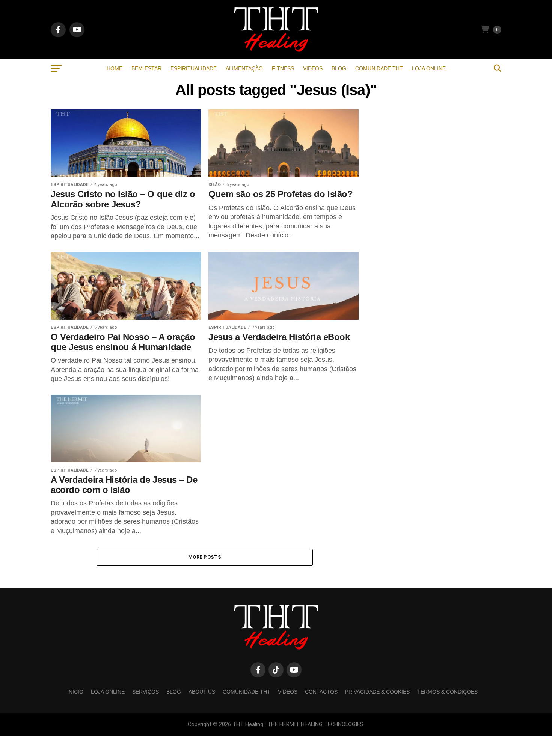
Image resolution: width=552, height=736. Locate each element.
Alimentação (244, 68)
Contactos (321, 692)
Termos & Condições (447, 692)
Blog (339, 68)
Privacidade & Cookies (377, 692)
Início (75, 692)
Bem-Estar (146, 68)
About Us (202, 692)
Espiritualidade (193, 68)
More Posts (204, 557)
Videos (313, 68)
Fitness (283, 68)
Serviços (145, 692)
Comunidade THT (379, 68)
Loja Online (429, 68)
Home (114, 68)
